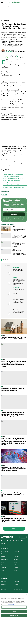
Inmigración (16, 551)
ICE (12, 6)
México (3, 556)
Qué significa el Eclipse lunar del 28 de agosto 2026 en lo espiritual (18, 311)
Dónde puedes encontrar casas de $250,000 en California (18, 245)
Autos (15, 564)
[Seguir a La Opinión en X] (4, 540)
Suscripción (4, 587)
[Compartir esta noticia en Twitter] (14, 56)
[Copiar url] (21, 56)
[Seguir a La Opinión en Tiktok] (13, 540)
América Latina (17, 553)
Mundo (3, 553)
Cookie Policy (11, 604)
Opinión (15, 562)
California (16, 567)
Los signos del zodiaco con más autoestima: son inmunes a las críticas (18, 291)
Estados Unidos (4, 551)
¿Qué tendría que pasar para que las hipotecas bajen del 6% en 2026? (19, 229)
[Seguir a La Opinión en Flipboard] (19, 540)
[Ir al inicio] (7, 537)
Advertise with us (18, 589)
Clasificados (16, 581)
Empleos (16, 584)
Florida (15, 277)
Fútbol (17, 6)
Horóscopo (3, 589)
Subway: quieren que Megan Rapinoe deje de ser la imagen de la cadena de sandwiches (14, 181)
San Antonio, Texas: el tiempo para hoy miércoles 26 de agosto (18, 301)
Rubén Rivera (11, 50)
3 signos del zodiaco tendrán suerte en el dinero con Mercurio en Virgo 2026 (18, 271)
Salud (2, 564)
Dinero (8, 20)
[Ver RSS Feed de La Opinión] (4, 543)
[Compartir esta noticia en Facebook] (10, 56)
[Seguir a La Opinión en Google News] (16, 540)
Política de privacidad (7, 218)
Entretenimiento (5, 559)
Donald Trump (5, 6)
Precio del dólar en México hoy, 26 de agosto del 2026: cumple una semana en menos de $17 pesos (13, 468)
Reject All (14, 611)
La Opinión (3, 20)
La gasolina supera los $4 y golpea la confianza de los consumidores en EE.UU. (13, 494)
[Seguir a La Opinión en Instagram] (7, 540)
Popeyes (5, 194)
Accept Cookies (14, 615)
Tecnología (3, 567)
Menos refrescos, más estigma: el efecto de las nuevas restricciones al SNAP (13, 520)
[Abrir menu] (2, 2)
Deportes (16, 559)
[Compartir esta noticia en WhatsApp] (6, 56)
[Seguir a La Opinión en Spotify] (1, 543)
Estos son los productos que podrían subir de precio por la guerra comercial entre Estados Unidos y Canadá (19, 237)
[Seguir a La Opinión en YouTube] (10, 540)
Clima (14, 298)
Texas (2, 570)
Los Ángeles (17, 556)
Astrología (16, 267)
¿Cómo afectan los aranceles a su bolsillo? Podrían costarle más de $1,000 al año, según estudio (19, 252)
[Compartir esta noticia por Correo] (17, 56)
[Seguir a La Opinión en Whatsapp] (22, 540)
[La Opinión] (14, 3)
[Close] (26, 595)
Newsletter (3, 584)
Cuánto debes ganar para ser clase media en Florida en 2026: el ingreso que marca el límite (19, 282)
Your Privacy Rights (14, 607)
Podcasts (3, 581)
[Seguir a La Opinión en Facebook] (1, 540)
